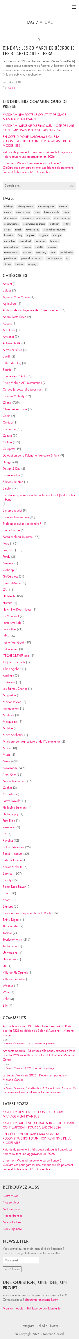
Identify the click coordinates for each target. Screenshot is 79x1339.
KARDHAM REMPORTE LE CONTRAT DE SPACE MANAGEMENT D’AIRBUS (34, 117)
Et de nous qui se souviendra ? (22, 524)
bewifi (6, 356)
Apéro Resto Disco (14, 317)
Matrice (8, 728)
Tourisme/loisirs (12, 939)
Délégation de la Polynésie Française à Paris (31, 455)
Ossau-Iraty (41, 252)
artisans (8, 212)
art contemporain (46, 206)
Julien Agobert (12, 669)
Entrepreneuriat (12, 510)
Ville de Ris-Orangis (15, 973)
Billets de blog (12, 363)
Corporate (9, 429)
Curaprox (9, 449)
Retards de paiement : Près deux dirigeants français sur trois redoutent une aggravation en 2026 (37, 154)
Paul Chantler (66, 252)
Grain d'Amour (12, 583)
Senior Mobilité (13, 867)
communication (11, 223)
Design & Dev (11, 469)
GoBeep (8, 570)
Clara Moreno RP (62, 218)
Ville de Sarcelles (14, 979)
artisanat (63, 206)
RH (5, 834)
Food (6, 543)
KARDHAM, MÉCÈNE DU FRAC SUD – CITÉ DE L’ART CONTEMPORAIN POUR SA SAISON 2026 (38, 128)
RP (67, 258)
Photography (11, 814)
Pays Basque (10, 258)
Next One (27, 252)
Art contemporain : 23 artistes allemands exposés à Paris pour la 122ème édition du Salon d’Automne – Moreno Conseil (39, 1055)
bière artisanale (51, 212)
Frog (20, 235)
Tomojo (7, 933)
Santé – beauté (12, 854)
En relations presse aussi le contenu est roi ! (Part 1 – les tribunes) (39, 497)
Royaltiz (8, 840)
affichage (8, 206)
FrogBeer (31, 235)
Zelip (6, 999)
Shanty (7, 880)
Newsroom (10, 768)
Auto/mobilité (11, 343)
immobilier (41, 241)
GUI (5, 590)
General (8, 563)
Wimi (6, 992)
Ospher (7, 788)
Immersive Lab (12, 623)
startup (7, 264)
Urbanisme (9, 959)
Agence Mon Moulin (16, 297)
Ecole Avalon (11, 475)
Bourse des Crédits (15, 376)
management (11, 708)
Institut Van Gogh (13, 642)
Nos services (11, 1202)
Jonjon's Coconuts (14, 662)
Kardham (54, 241)
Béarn (66, 212)
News (6, 761)
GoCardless (10, 576)
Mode (7, 748)
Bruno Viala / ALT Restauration (22, 383)
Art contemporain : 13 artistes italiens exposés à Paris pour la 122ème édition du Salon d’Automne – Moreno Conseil (38, 1030)
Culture (11, 87)
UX (5, 966)
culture (66, 223)
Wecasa (8, 986)
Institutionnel (10, 649)
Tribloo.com (10, 946)
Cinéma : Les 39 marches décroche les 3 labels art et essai (39, 51)
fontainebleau (32, 229)
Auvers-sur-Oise (23, 212)
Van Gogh (32, 264)
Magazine (9, 695)
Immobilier (9, 629)
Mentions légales (14, 1308)
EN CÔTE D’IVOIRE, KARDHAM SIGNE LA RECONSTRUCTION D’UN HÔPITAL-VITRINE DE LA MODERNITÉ (37, 141)
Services (8, 873)
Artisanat (8, 337)
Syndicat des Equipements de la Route (27, 913)
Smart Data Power (14, 887)
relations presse (54, 258)
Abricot (7, 284)
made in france (11, 247)
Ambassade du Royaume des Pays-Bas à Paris (32, 310)
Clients (7, 403)
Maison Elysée (12, 702)
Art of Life (9, 330)
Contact (8, 422)
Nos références (12, 1216)
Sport (6, 893)
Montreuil (52, 247)
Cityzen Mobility (13, 396)
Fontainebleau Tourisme (54, 229)
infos (5, 636)
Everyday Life (11, 530)
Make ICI (27, 247)
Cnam (6, 416)
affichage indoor (25, 206)
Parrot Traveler (12, 801)
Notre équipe (11, 1209)
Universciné (10, 953)
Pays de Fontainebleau (31, 258)
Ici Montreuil (25, 241)
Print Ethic (9, 821)
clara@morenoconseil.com (41, 1300)
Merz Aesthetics (13, 735)
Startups (8, 906)
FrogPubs (44, 235)
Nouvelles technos (14, 781)
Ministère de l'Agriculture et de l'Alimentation (31, 741)
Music (6, 755)
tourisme (19, 264)
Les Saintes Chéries (15, 689)
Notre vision (10, 1196)
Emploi (7, 488)
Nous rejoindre (12, 1229)
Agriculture (10, 304)
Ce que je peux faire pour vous (23, 389)
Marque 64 (10, 722)
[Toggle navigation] (74, 7)
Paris (53, 252)
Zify (5, 1006)
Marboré (8, 715)
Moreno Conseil (11, 252)
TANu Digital (11, 920)
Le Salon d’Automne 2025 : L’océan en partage (29, 1043)
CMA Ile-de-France (15, 409)
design (7, 229)
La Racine (9, 682)
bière (37, 212)
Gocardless (9, 241)
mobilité (39, 247)
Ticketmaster (11, 926)
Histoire (7, 603)
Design (7, 462)
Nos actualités (12, 1222)
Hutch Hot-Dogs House (17, 609)
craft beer (54, 223)
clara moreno (10, 218)
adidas (7, 290)
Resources (9, 827)
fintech (18, 229)
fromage (57, 235)
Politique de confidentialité (44, 1308)
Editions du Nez (13, 482)
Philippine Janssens (15, 807)
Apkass (7, 323)
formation (8, 235)
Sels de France (12, 860)
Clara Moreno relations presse (36, 218)
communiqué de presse (34, 223)
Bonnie (7, 370)
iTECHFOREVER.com (16, 656)
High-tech (9, 596)
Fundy (6, 557)
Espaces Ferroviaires (16, 517)
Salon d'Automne (13, 847)
